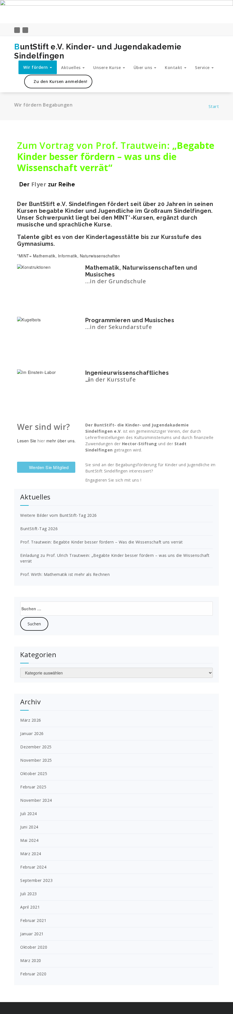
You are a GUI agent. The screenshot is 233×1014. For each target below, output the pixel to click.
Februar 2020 (33, 973)
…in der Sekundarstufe (118, 327)
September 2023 (36, 880)
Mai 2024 (29, 840)
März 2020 (30, 960)
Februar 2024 (33, 867)
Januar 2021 (32, 933)
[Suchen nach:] (116, 608)
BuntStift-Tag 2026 (39, 528)
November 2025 (36, 760)
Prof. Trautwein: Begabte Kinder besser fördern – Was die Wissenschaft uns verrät (101, 542)
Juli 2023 (28, 893)
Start (214, 106)
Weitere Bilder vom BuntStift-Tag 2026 (58, 515)
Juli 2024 (28, 813)
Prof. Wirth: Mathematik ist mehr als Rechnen (65, 574)
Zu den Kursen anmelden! (60, 81)
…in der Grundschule (115, 281)
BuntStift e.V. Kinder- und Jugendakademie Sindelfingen (98, 51)
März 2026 (30, 720)
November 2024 (36, 800)
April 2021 (30, 907)
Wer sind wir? (43, 426)
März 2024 (30, 853)
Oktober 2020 (33, 947)
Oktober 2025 (33, 773)
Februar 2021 (33, 920)
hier (41, 441)
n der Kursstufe (113, 379)
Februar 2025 (33, 787)
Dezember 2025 (36, 746)
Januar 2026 (32, 733)
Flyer (39, 184)
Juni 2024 (29, 827)
